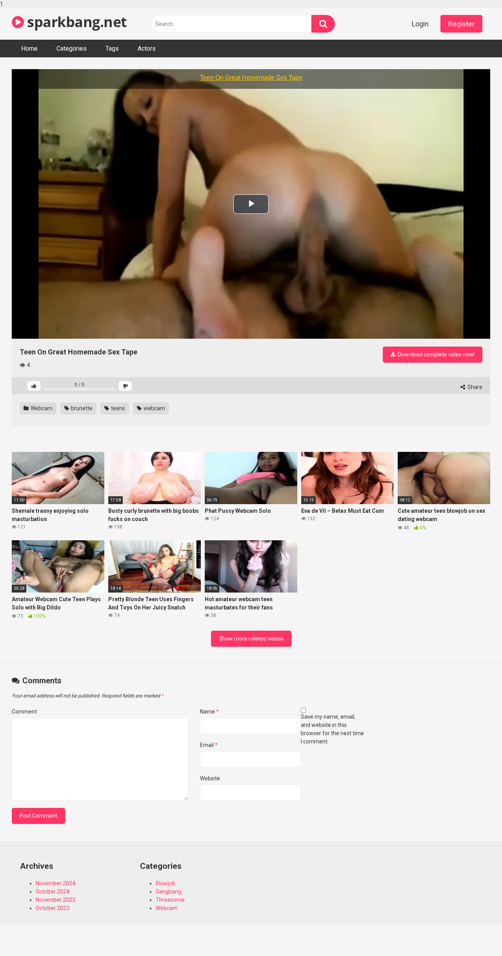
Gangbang (168, 891)
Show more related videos (251, 638)
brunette (81, 408)
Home (29, 48)
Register (461, 24)
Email (209, 745)
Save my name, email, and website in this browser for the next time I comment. (332, 729)
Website (210, 778)
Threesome (170, 900)
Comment (24, 711)
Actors (147, 48)
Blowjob (165, 883)
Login (420, 24)
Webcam (41, 408)
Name (209, 711)
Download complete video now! (436, 354)
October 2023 (52, 908)
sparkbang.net (75, 21)
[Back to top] (475, 933)
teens (117, 408)
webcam (153, 408)
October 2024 (52, 891)
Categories (71, 48)
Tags (112, 48)
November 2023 (55, 900)
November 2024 (55, 883)
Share (474, 387)
